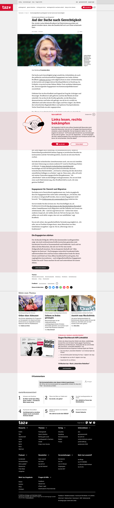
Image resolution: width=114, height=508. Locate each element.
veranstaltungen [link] (27, 2)
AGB (81, 498)
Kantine (21, 484)
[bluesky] (90, 423)
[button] (94, 7)
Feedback (41, 481)
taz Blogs (80, 459)
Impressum (75, 498)
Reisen (20, 482)
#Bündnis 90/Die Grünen (38, 276)
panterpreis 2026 (83, 444)
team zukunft (42, 459)
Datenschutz (68, 498)
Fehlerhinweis (51, 283)
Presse (60, 442)
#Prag (40, 279)
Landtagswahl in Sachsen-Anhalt (46, 440)
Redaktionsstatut (70, 495)
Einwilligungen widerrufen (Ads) (67, 500)
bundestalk (22, 459)
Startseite (21, 12)
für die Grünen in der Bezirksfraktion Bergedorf (64, 206)
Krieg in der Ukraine (44, 444)
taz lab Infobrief (42, 466)
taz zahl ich (81, 437)
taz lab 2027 (61, 469)
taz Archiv (81, 467)
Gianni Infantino (42, 434)
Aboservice (41, 484)
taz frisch (41, 461)
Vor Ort (60, 461)
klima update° (23, 464)
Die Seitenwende (63, 437)
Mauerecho (22, 466)
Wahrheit (21, 449)
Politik (20, 432)
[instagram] (94, 423)
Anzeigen (21, 489)
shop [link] (33, 2)
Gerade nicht (88, 114)
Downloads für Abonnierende (46, 489)
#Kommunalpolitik (49, 276)
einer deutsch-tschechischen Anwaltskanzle (57, 166)
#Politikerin (65, 276)
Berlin (20, 444)
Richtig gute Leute (43, 437)
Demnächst (61, 459)
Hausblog (61, 434)
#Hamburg (58, 276)
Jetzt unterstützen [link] (40, 267)
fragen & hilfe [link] (39, 2)
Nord (26, 12)
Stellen (60, 439)
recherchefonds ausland (85, 439)
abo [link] (77, 2)
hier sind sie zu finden (50, 386)
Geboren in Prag (45, 80)
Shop (20, 487)
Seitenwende (86, 498)
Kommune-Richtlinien (81, 495)
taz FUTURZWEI (82, 462)
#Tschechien (46, 279)
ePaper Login (42, 486)
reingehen (21, 471)
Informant (61, 498)
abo (79, 432)
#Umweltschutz (72, 276)
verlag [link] (20, 2)
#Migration (34, 279)
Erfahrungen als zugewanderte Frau (55, 199)
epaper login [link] (91, 2)
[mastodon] (87, 423)
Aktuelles (61, 432)
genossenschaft (82, 434)
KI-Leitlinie (91, 495)
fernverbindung (23, 461)
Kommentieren (42, 283)
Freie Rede (22, 469)
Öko (20, 434)
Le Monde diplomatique (85, 464)
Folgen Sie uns (80, 422)
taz (23, 422)
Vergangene (61, 466)
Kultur (20, 439)
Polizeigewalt (42, 432)
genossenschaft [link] (83, 2)
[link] (23, 7)
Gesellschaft (22, 437)
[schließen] (93, 114)
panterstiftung (82, 442)
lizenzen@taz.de (30, 498)
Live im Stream (62, 464)
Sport (20, 442)
